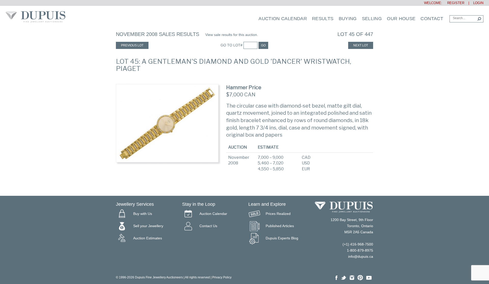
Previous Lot (132, 45)
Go (263, 45)
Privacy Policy (222, 277)
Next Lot (360, 45)
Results (323, 18)
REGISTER (453, 3)
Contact (431, 18)
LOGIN (478, 3)
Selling (372, 18)
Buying (348, 18)
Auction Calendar (283, 18)
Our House (401, 18)
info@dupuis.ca (360, 256)
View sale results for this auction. (231, 35)
